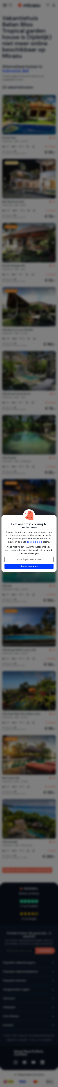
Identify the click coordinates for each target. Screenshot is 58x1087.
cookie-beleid (34, 541)
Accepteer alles (29, 566)
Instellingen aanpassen (29, 559)
